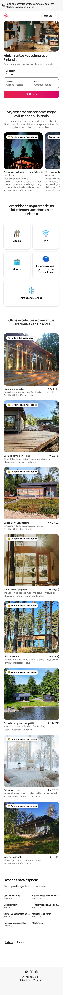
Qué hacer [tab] (41, 886)
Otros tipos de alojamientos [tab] (17, 886)
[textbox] (17, 85)
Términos (37, 980)
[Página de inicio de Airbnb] (6, 16)
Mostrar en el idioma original (20, 7)
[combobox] (31, 74)
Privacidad (25, 980)
